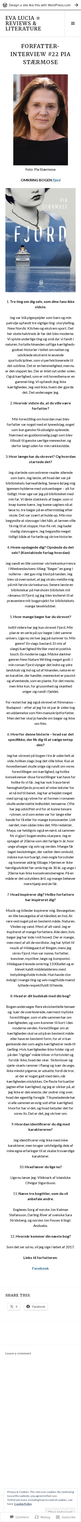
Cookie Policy (23, 1504)
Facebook (40, 1268)
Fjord (57, 180)
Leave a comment (18, 1353)
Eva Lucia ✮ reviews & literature (23, 23)
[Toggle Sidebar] (73, 23)
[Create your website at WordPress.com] (40, 5)
